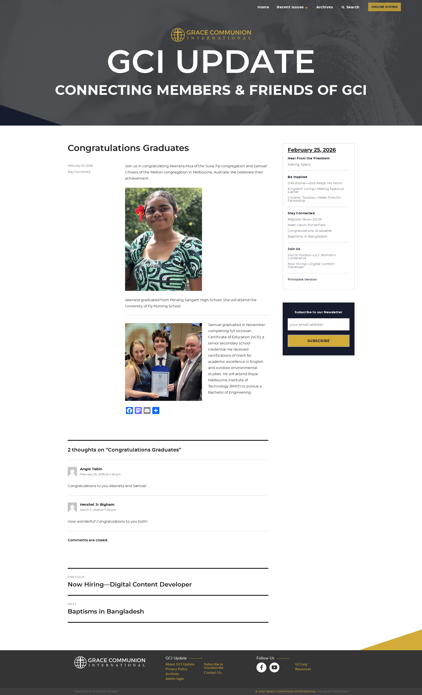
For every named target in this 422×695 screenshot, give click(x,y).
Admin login (175, 679)
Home (263, 7)
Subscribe (318, 341)
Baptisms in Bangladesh (307, 236)
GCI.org (301, 664)
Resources (303, 669)
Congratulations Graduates (310, 230)
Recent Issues (290, 7)
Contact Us (213, 672)
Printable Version (302, 279)
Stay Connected (79, 172)
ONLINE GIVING (384, 7)
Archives (324, 7)
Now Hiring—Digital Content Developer (311, 266)
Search (352, 7)
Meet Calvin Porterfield (307, 225)
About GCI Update (180, 664)
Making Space (299, 164)
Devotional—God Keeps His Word (315, 183)
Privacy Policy (176, 669)
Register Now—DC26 (305, 219)
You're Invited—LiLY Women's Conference (312, 257)
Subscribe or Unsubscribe (213, 666)
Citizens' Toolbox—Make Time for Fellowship (314, 199)
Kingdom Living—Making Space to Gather (316, 190)
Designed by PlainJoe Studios (96, 691)
